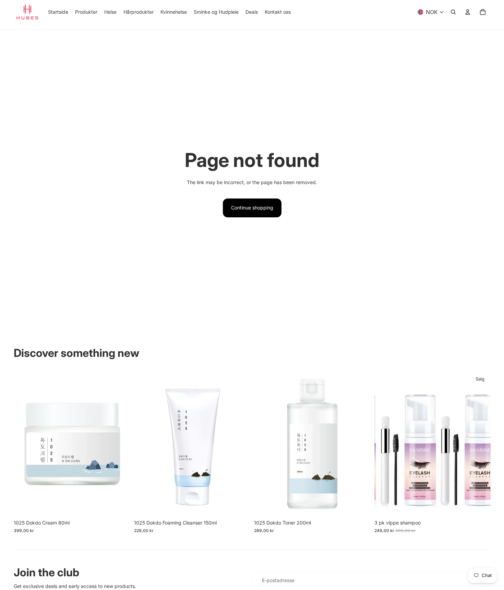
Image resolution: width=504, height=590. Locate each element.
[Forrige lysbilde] (384, 443)
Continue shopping (252, 207)
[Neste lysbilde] (480, 443)
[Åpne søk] (453, 12)
